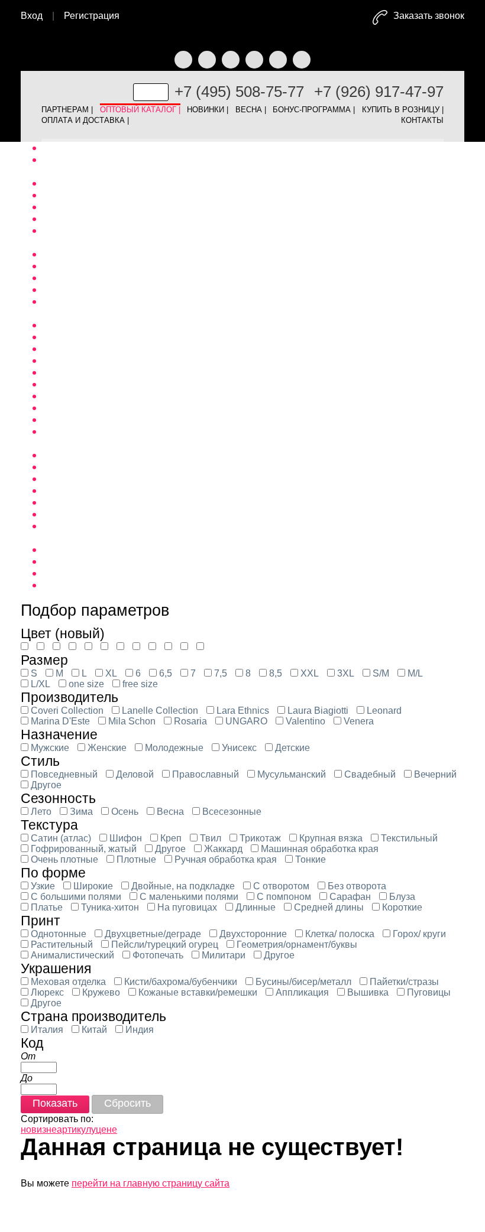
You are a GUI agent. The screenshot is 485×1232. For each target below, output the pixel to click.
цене (106, 1129)
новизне (39, 1129)
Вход (32, 16)
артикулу (76, 1129)
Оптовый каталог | (140, 107)
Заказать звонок (428, 16)
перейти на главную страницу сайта (150, 1183)
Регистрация (91, 16)
